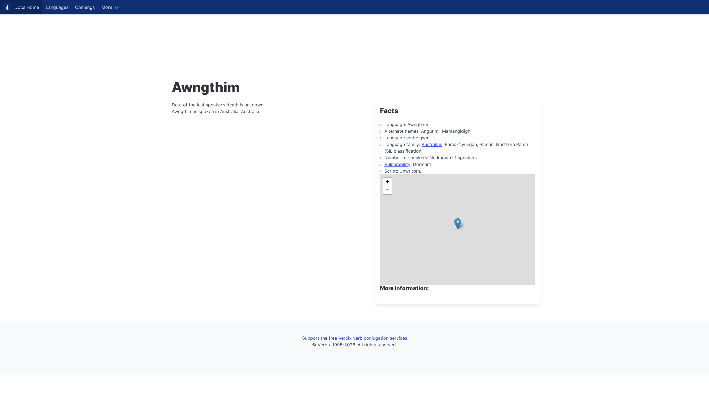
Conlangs (85, 7)
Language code (400, 137)
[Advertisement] (166, 39)
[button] (457, 223)
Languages (57, 7)
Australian (432, 144)
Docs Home (26, 7)
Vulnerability (397, 164)
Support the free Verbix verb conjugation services (354, 338)
